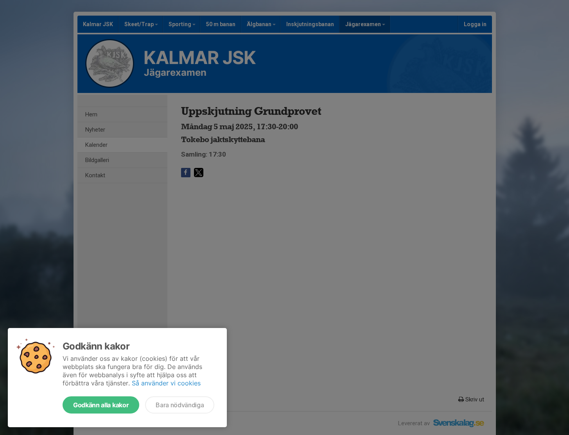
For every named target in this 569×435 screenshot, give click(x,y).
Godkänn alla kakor (101, 405)
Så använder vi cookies (166, 383)
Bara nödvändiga (180, 405)
